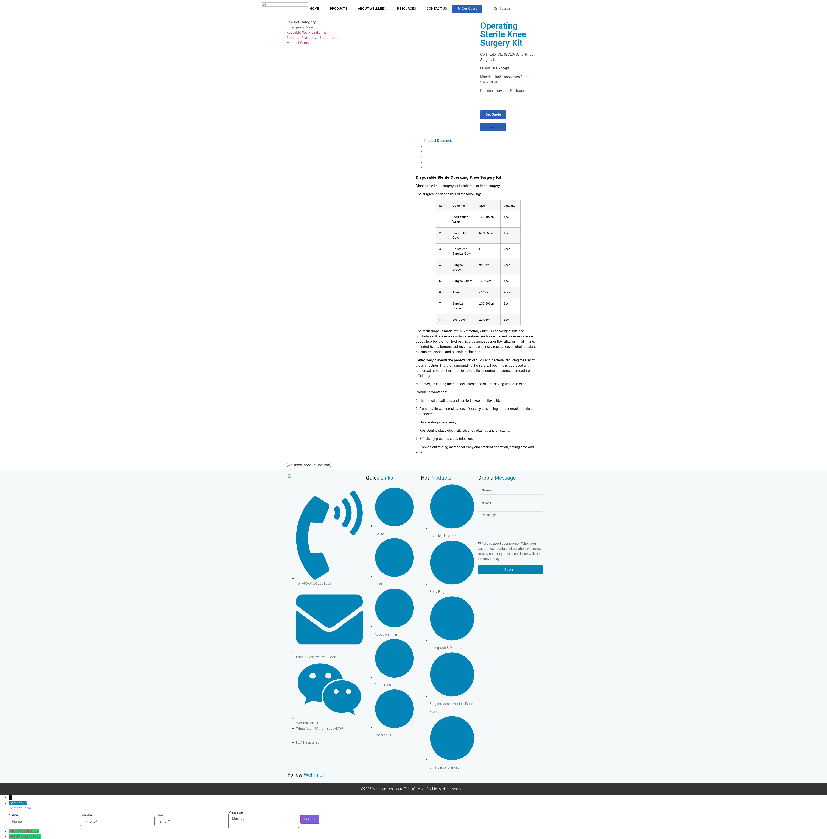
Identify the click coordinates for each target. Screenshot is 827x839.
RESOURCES (406, 9)
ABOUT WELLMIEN (372, 9)
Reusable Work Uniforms (306, 32)
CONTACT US (437, 9)
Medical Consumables (304, 43)
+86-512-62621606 (25, 836)
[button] (493, 127)
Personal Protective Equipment (311, 37)
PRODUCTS (338, 9)
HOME (314, 9)
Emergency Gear (300, 27)
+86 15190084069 (24, 831)
